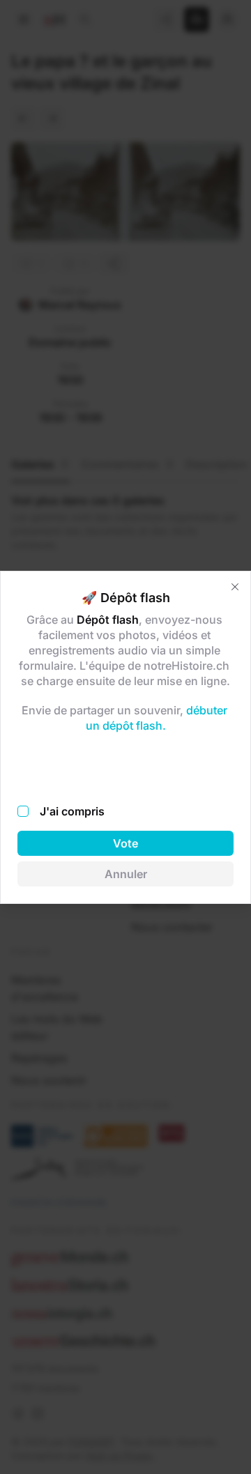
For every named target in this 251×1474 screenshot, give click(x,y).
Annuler (126, 874)
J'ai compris (72, 811)
